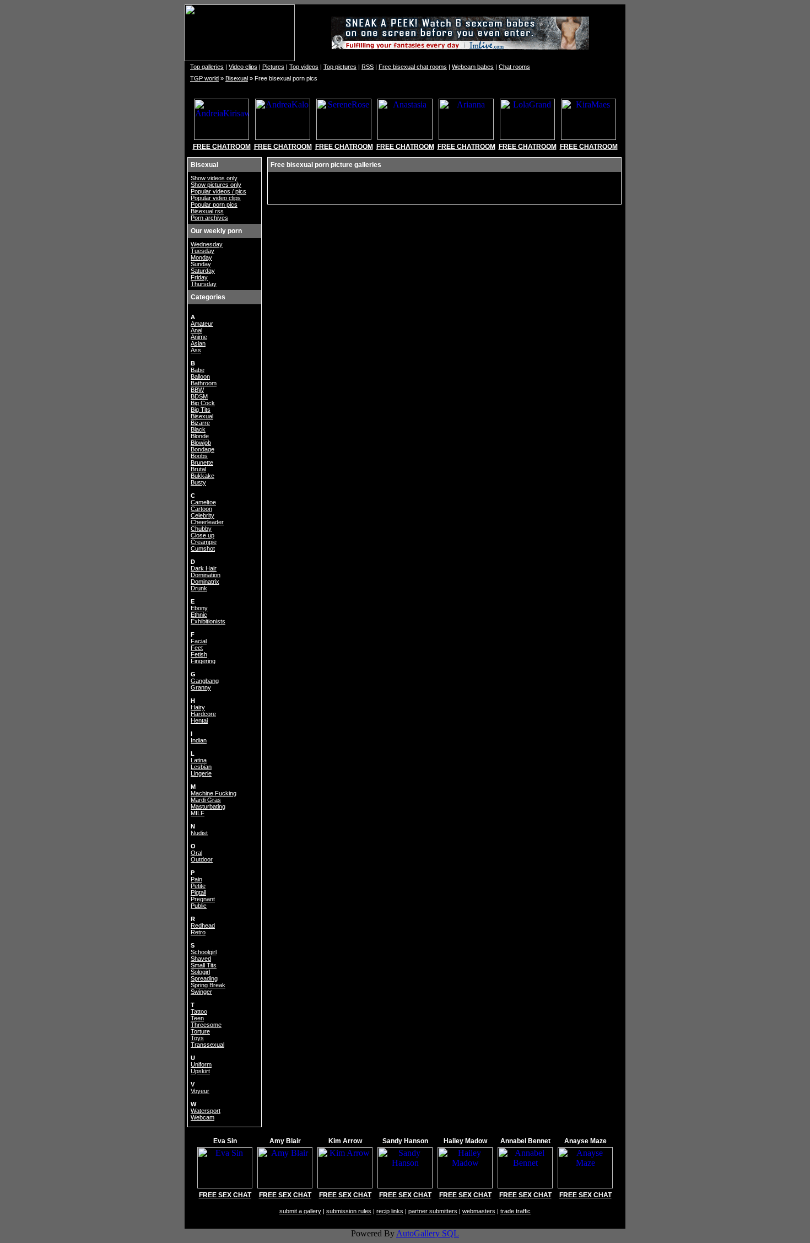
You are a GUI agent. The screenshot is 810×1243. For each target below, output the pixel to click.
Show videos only (214, 178)
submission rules (348, 1211)
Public (199, 905)
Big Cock (203, 403)
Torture (200, 1031)
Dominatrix (205, 581)
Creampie (204, 542)
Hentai (199, 720)
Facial (199, 641)
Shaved (201, 958)
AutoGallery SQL (427, 1233)
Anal (196, 330)
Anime (199, 336)
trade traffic (515, 1211)
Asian (198, 343)
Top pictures (340, 66)
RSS (367, 66)
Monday (201, 257)
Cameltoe (203, 502)
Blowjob (201, 442)
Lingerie (201, 773)
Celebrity (202, 515)
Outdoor (202, 859)
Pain (196, 879)
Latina (199, 760)
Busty (198, 482)
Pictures (273, 66)
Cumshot (203, 548)
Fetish (199, 654)
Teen (197, 1018)
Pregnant (203, 899)
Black (198, 429)
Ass (196, 350)
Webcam (202, 1117)
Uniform (201, 1064)
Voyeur (200, 1091)
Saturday (203, 270)
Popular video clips (216, 198)
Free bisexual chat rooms (413, 66)
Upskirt (200, 1071)
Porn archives (209, 217)
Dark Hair (204, 568)
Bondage (202, 449)
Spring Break (208, 985)
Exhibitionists (208, 621)
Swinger (201, 991)
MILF (197, 813)
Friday (199, 277)
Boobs (199, 456)
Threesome (206, 1024)
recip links (389, 1211)
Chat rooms (514, 66)
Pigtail (198, 892)
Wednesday (207, 244)
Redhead (203, 925)
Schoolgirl (204, 952)
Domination (205, 575)
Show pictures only (216, 184)
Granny (201, 687)
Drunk (199, 588)
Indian (199, 740)
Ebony (199, 608)
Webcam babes (473, 66)
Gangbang (205, 680)
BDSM (199, 396)
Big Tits (200, 409)
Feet (197, 647)
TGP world (204, 78)
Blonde (200, 436)
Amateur (202, 323)
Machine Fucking (213, 793)
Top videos (303, 66)
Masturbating (208, 806)
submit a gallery (300, 1211)
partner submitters (432, 1211)
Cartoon (201, 508)
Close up (202, 535)
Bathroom (204, 383)
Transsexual (207, 1044)
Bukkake (202, 475)
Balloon (200, 376)
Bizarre (200, 422)
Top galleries (207, 66)
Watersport (205, 1110)
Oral (196, 852)
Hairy (198, 707)
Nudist (199, 833)
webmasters (478, 1211)
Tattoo (199, 1011)
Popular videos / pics (218, 191)
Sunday (201, 264)
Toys (197, 1038)
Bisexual (236, 78)
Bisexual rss (207, 211)
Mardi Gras (206, 800)
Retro (198, 932)
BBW (197, 389)
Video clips (243, 66)
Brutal (198, 469)
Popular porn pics (214, 204)
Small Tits (204, 965)
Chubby (201, 528)
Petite (198, 886)
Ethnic (199, 614)
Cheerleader (207, 522)
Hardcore (203, 714)
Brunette (202, 462)
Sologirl (200, 971)
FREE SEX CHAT (225, 1195)
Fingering (203, 661)
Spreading (204, 978)
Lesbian (201, 766)
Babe (197, 370)
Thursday (204, 284)
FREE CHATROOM (222, 146)
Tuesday (202, 250)
